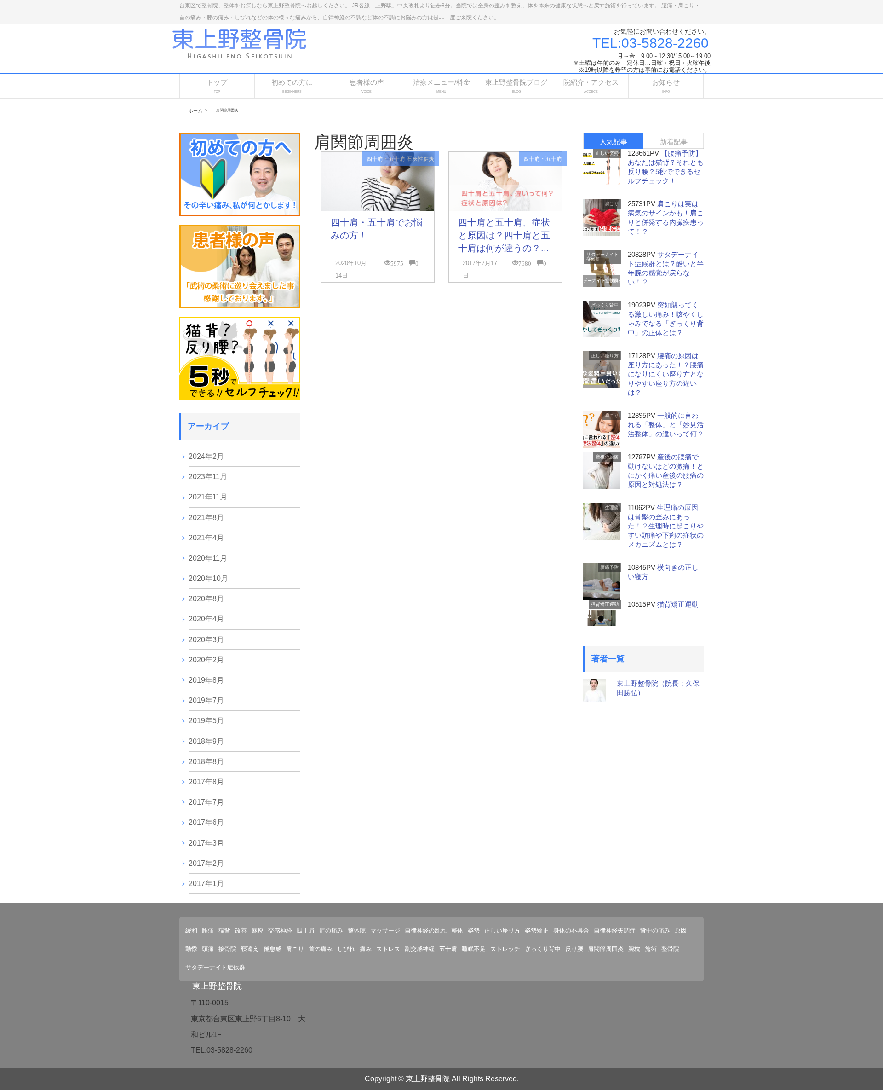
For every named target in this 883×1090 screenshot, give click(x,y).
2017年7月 (206, 802)
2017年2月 (206, 863)
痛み (366, 948)
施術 (651, 948)
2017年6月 (206, 822)
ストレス (388, 948)
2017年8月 (206, 782)
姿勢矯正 (537, 930)
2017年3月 (206, 843)
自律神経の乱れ (426, 930)
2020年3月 (206, 640)
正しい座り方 (605, 355)
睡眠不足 (474, 948)
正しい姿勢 (607, 153)
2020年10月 (208, 578)
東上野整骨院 (217, 986)
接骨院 (227, 948)
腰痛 (208, 930)
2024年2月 (206, 456)
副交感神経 (420, 948)
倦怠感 (272, 948)
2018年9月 (206, 741)
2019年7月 (206, 700)
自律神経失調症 (615, 930)
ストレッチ (505, 948)
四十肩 (306, 930)
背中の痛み (655, 930)
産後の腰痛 (607, 456)
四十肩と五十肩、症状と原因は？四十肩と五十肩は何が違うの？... (504, 235)
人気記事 (613, 141)
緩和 (191, 930)
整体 (457, 930)
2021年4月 (206, 538)
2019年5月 (206, 721)
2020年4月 (206, 619)
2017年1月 (206, 883)
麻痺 (258, 930)
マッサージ (385, 930)
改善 (241, 930)
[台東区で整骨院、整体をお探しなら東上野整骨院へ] (239, 42)
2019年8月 (206, 680)
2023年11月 (208, 477)
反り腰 (574, 948)
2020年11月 (208, 558)
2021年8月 (206, 518)
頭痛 (208, 948)
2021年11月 (208, 497)
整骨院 (670, 948)
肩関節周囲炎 (606, 948)
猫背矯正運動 (605, 604)
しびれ (346, 948)
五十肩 (448, 948)
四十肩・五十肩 (386, 159)
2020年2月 (206, 660)
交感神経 (280, 930)
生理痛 (612, 507)
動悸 (191, 948)
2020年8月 (206, 599)
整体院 (357, 930)
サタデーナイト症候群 (602, 256)
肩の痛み (331, 930)
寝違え (250, 948)
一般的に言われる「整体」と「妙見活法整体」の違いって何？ (666, 425)
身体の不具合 (571, 930)
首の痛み (321, 948)
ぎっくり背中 (605, 304)
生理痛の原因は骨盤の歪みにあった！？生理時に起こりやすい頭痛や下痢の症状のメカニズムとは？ (666, 526)
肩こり (612, 203)
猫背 (224, 930)
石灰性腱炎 (420, 159)
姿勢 (474, 930)
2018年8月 (206, 761)
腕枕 (634, 948)
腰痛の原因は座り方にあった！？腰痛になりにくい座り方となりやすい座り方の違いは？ (666, 374)
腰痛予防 (609, 567)
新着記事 (674, 141)
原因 (681, 930)
